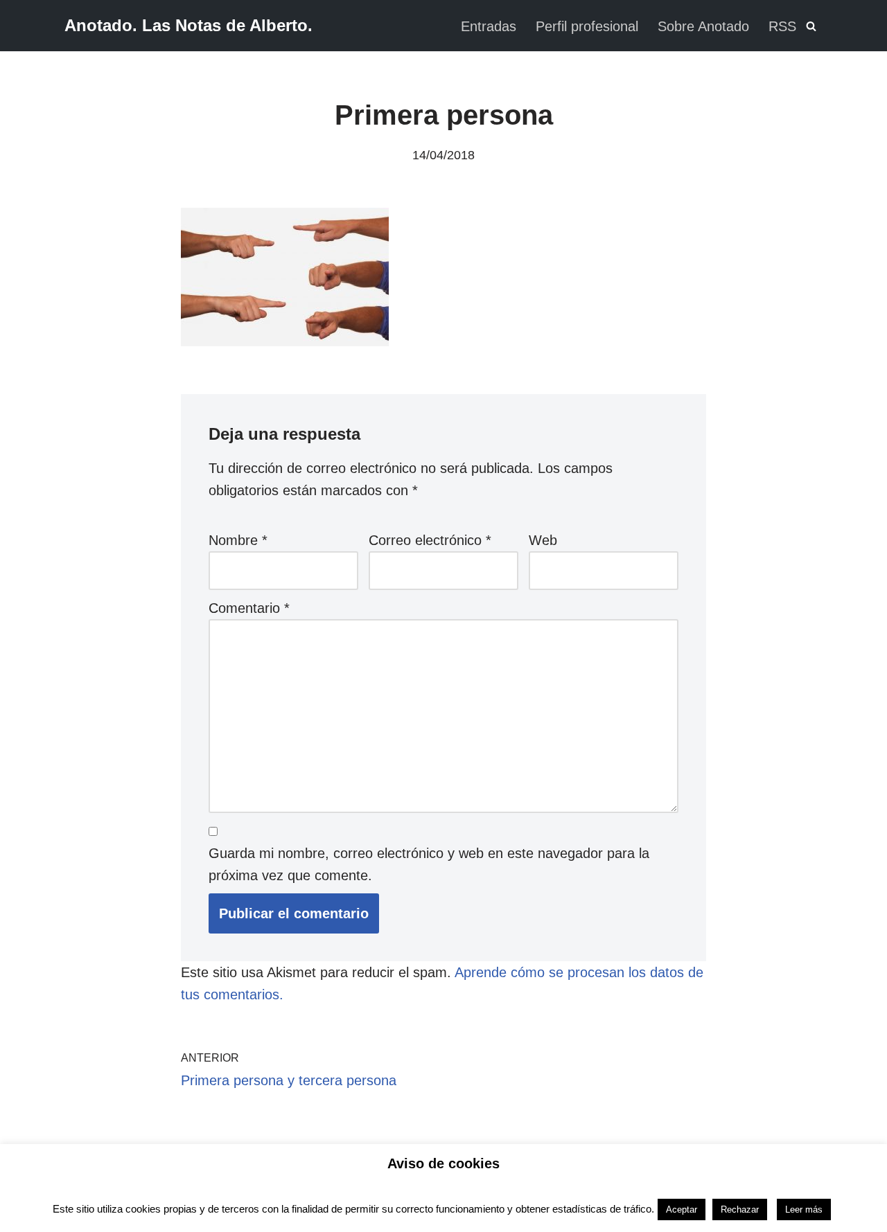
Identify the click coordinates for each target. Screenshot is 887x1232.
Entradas (488, 26)
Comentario (249, 608)
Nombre (238, 540)
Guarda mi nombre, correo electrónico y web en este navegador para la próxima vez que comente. (429, 864)
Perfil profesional (587, 26)
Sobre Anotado (703, 26)
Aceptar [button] (681, 1209)
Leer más (804, 1209)
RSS (782, 26)
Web (543, 540)
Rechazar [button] (740, 1209)
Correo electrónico (430, 540)
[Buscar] (811, 26)
